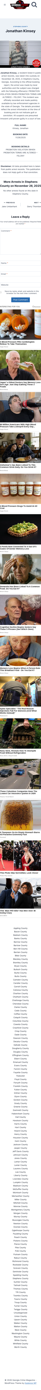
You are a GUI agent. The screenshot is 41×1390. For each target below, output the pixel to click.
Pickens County (20, 1241)
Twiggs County (20, 1309)
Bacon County (20, 931)
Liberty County (20, 1175)
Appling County (20, 928)
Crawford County (20, 1028)
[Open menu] (5, 4)
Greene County (20, 1107)
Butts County (20, 976)
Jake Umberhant (9, 205)
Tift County (20, 1292)
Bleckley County (20, 959)
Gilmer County (20, 1093)
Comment (6, 231)
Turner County (20, 1306)
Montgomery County (20, 1210)
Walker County (20, 1323)
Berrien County (20, 952)
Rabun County (20, 1258)
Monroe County (21, 1206)
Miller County (21, 1199)
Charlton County (20, 993)
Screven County (20, 1268)
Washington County (20, 1333)
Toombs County (20, 1295)
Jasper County (20, 1148)
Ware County (20, 1330)
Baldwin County (20, 935)
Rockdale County (20, 1265)
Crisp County (20, 1031)
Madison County (20, 1186)
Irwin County (20, 1141)
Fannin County (20, 1069)
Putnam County (20, 1254)
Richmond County (20, 1261)
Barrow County (20, 942)
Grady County (20, 1103)
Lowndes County (20, 1179)
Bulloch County (20, 969)
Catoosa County (20, 990)
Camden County (20, 980)
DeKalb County (20, 1045)
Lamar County (20, 1162)
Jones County (20, 1158)
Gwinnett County (20, 1110)
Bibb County (20, 956)
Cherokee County (20, 1004)
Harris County (20, 1124)
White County (20, 1340)
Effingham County (20, 1055)
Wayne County (20, 1337)
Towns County (20, 1299)
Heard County (20, 1131)
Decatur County (20, 1041)
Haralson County (20, 1120)
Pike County (20, 1247)
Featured (20, 1076)
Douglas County (20, 1052)
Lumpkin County (20, 1182)
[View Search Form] (34, 5)
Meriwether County (20, 1196)
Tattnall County (20, 1285)
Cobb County (20, 1011)
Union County (20, 1316)
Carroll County (20, 986)
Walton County (20, 1326)
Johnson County (20, 1155)
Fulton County (20, 1090)
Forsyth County (20, 1083)
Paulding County (20, 1234)
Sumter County (20, 1282)
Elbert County (20, 1059)
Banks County (20, 938)
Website (4, 285)
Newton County (20, 1223)
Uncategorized (20, 1313)
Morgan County (21, 1213)
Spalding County (20, 1275)
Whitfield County (20, 1344)
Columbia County (20, 1021)
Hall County (20, 1117)
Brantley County (20, 962)
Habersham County (20, 1114)
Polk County (20, 1251)
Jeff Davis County (20, 1151)
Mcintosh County (20, 1192)
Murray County (20, 1216)
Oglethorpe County (20, 1230)
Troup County (20, 1302)
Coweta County (20, 1024)
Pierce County (20, 1244)
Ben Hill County (21, 949)
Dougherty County (20, 1048)
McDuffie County (20, 1189)
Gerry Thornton (34, 205)
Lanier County (20, 1165)
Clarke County (20, 1007)
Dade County (21, 1035)
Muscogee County (20, 1220)
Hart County (20, 1127)
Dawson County (20, 1038)
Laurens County (20, 1168)
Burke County (20, 973)
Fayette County (21, 1072)
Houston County (20, 1138)
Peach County (20, 1237)
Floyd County (20, 1079)
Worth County (20, 1347)
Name (4, 263)
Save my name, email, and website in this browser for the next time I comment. (22, 292)
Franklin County (20, 1086)
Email (4, 274)
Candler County (20, 983)
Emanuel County (20, 1062)
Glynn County (20, 1096)
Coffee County (20, 1014)
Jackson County (20, 1144)
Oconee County (20, 1227)
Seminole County (20, 1271)
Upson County (20, 1320)
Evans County (20, 1065)
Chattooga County (20, 1000)
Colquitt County (20, 1017)
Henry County (20, 1134)
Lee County (20, 1172)
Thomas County (20, 1289)
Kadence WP (31, 1383)
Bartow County (20, 945)
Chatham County (20, 997)
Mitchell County (20, 1203)
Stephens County (20, 26)
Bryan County (20, 966)
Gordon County (20, 1100)
